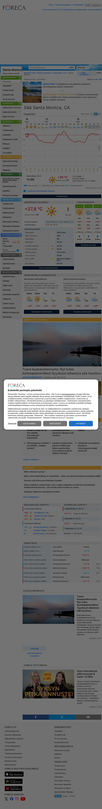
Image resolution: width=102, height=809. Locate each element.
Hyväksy (81, 423)
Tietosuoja (12, 423)
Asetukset (55, 423)
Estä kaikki (29, 423)
